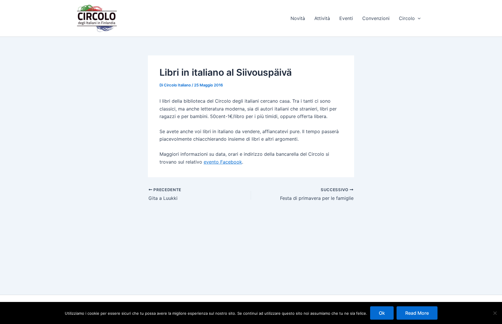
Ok (382, 313)
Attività (322, 18)
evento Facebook (223, 162)
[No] (495, 313)
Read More (417, 313)
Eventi (346, 18)
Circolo (407, 18)
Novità (298, 18)
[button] (418, 18)
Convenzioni (376, 18)
